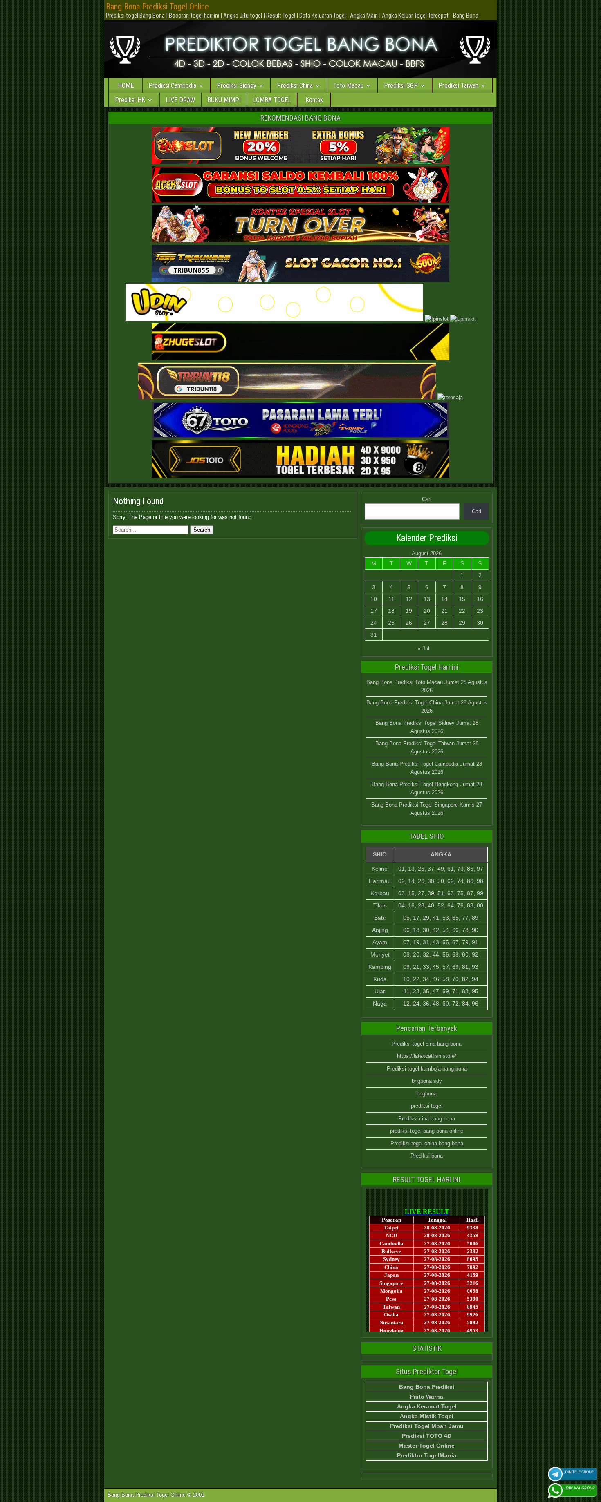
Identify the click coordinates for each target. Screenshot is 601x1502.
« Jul (423, 649)
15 (462, 599)
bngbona (427, 1094)
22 (462, 611)
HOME (126, 85)
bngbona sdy (427, 1081)
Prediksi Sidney (236, 85)
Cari (426, 499)
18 (391, 611)
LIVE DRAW (180, 100)
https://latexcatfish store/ (426, 1056)
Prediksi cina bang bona (426, 1118)
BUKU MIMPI (224, 100)
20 (427, 611)
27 (427, 622)
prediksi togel (426, 1106)
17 (373, 611)
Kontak (314, 100)
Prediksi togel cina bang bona (427, 1044)
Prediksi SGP (401, 85)
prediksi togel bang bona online (426, 1131)
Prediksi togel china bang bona (426, 1143)
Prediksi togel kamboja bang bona (427, 1069)
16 (480, 599)
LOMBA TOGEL (272, 100)
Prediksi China (295, 85)
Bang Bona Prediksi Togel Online (157, 6)
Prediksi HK (130, 100)
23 (480, 611)
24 (373, 622)
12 (409, 599)
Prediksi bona (426, 1156)
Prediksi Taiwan (458, 85)
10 (373, 599)
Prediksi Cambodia (172, 85)
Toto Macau (348, 85)
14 (444, 599)
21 (444, 611)
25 (391, 622)
